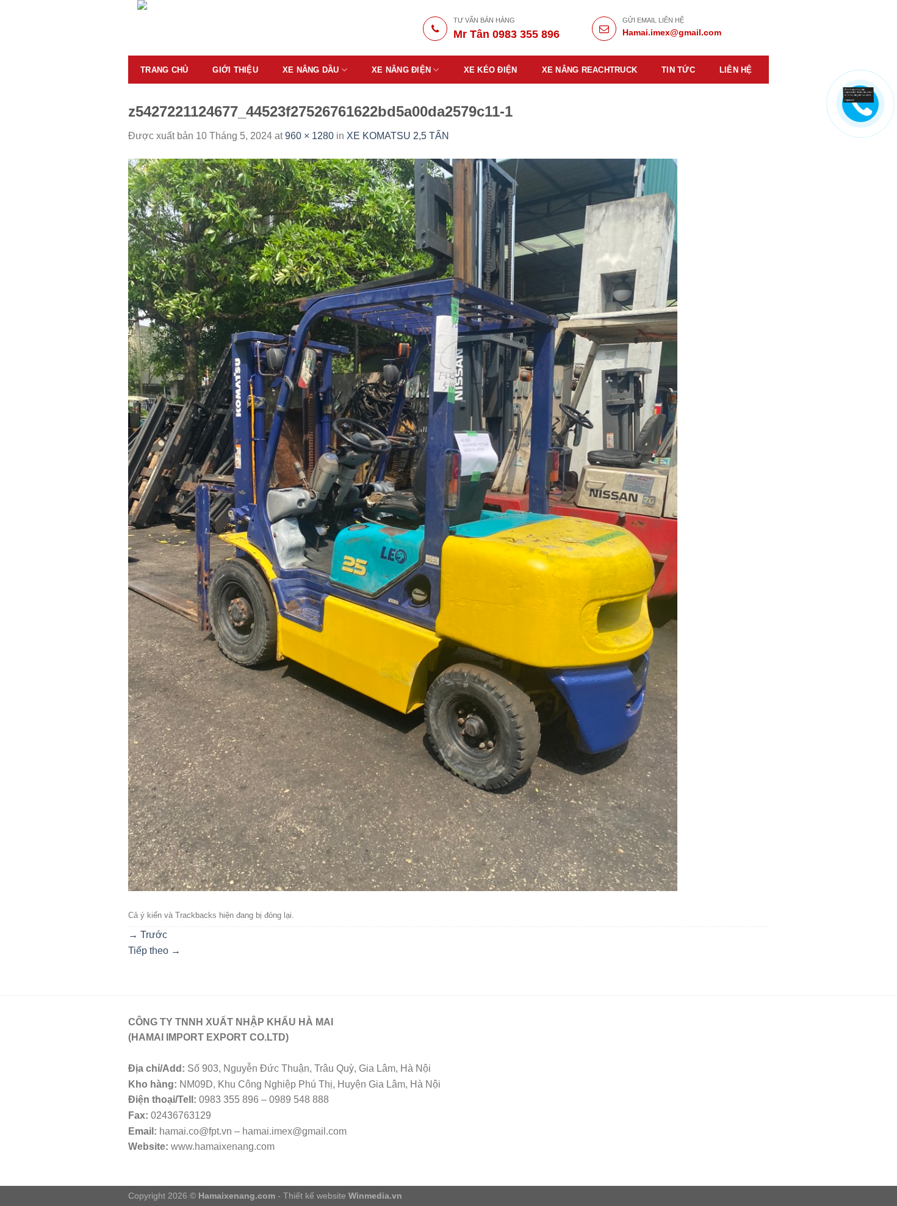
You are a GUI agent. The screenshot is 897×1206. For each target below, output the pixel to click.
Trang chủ (164, 69)
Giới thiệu (235, 69)
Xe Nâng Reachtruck (590, 69)
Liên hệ (735, 69)
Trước (147, 935)
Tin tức (678, 69)
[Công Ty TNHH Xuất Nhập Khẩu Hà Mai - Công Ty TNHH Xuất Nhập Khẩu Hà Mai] (223, 28)
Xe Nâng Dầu (311, 69)
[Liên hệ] (858, 94)
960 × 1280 (309, 136)
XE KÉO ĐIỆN (490, 69)
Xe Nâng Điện (401, 69)
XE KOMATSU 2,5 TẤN (398, 136)
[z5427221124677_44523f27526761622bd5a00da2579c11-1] (402, 524)
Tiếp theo (154, 950)
